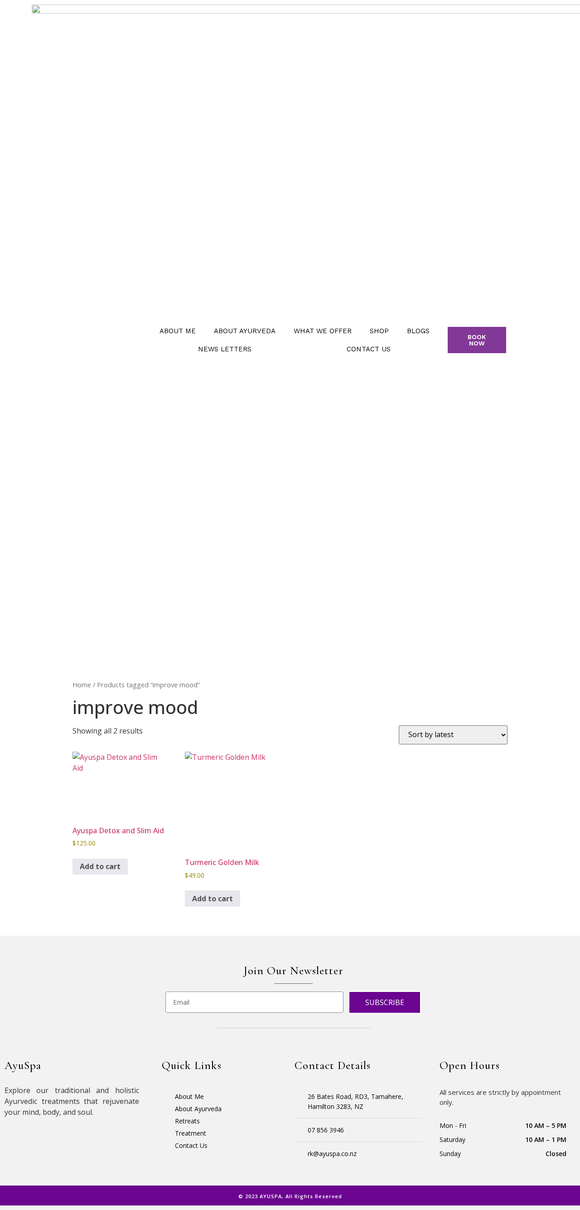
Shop (379, 331)
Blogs (418, 331)
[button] (477, 340)
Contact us (369, 349)
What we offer (323, 331)
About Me (178, 331)
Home (81, 684)
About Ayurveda (245, 331)
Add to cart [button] (100, 866)
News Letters (224, 349)
